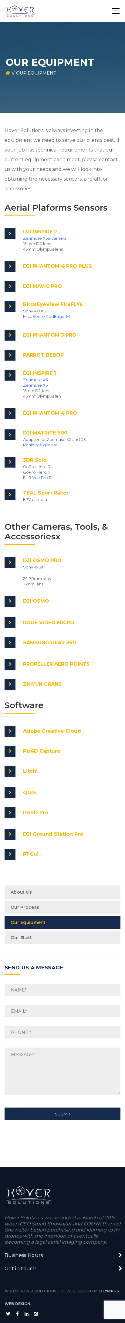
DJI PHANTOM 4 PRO (50, 413)
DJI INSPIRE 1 (39, 373)
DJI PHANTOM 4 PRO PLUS (57, 266)
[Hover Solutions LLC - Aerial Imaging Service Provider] (20, 11)
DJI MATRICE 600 (45, 433)
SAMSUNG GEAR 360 (49, 642)
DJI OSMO (36, 601)
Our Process (25, 907)
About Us (21, 892)
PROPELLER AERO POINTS (56, 664)
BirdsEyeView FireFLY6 (53, 304)
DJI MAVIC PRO (42, 286)
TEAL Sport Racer (46, 493)
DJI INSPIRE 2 (40, 232)
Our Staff (21, 937)
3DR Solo (34, 460)
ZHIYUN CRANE (42, 684)
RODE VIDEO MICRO (48, 622)
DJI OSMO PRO (42, 560)
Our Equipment (28, 922)
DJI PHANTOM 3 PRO (49, 335)
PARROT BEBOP (43, 355)
